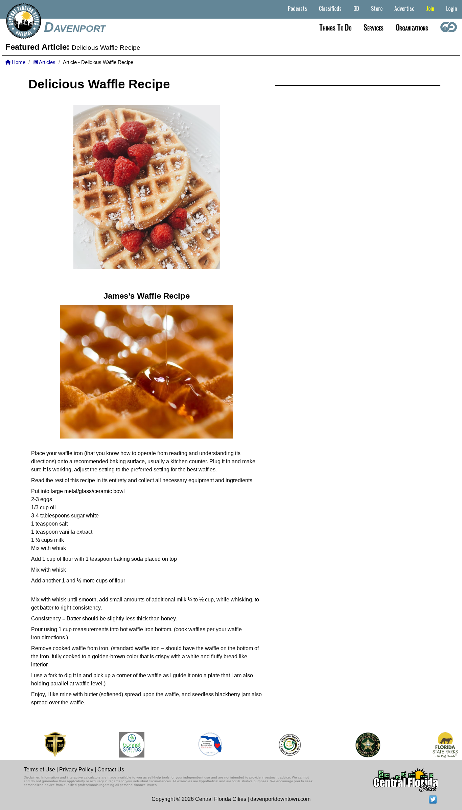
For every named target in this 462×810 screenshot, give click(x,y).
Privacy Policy (76, 769)
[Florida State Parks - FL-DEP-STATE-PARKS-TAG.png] (437, 745)
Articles (46, 62)
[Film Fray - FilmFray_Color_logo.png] (48, 745)
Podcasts (297, 8)
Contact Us (110, 769)
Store (377, 8)
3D (356, 8)
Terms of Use (39, 769)
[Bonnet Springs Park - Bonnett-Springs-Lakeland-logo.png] (124, 745)
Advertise (404, 8)
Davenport (75, 27)
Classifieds (330, 8)
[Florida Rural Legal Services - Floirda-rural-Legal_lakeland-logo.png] (282, 745)
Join (430, 8)
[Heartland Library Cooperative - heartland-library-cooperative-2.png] (202, 745)
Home (17, 62)
